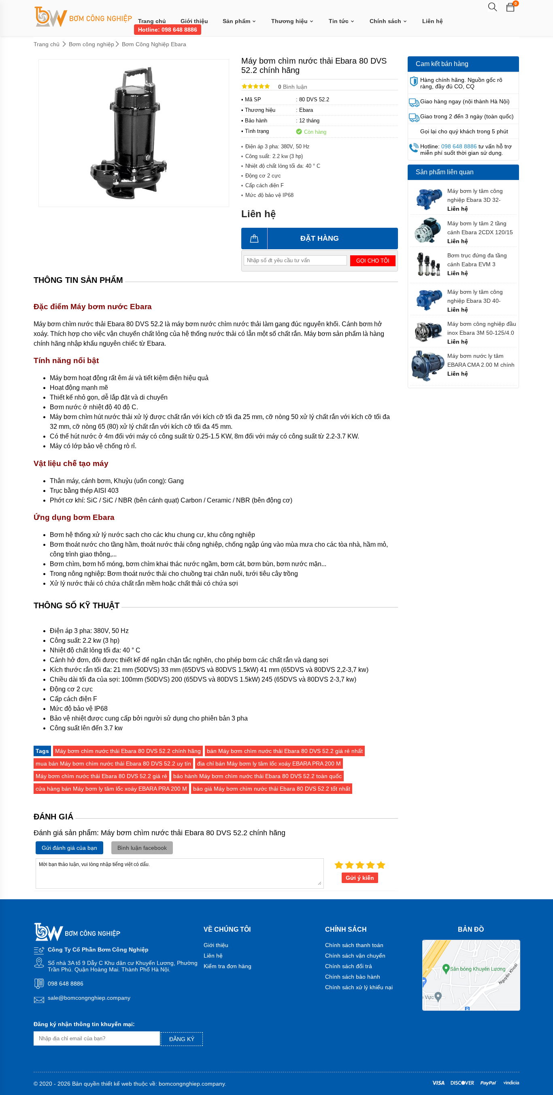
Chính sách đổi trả (348, 966)
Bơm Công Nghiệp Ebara (154, 44)
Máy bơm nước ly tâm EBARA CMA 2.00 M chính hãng (481, 360)
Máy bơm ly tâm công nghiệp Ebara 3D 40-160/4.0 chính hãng (475, 296)
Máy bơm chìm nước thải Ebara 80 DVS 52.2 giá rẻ (101, 776)
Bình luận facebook (142, 848)
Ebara (306, 110)
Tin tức (339, 21)
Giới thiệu (194, 21)
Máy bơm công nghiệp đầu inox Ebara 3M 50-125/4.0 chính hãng (481, 328)
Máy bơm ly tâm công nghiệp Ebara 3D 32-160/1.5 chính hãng (475, 195)
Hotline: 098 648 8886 (167, 29)
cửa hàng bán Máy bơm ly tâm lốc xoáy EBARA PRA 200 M (111, 788)
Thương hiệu (290, 21)
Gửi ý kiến (360, 878)
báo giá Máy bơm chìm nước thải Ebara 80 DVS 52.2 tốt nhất (271, 788)
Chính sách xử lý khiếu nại (359, 987)
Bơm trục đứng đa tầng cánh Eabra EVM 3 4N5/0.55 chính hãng (477, 260)
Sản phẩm (237, 21)
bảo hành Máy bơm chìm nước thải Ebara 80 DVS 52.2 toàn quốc (257, 776)
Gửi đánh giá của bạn (69, 848)
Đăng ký (181, 1039)
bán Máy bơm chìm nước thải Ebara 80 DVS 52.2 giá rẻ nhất (285, 751)
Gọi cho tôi (372, 261)
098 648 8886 (459, 146)
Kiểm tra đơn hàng (227, 966)
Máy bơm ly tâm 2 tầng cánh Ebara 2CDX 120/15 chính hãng (480, 228)
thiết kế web (116, 1083)
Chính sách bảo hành (352, 976)
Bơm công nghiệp (91, 44)
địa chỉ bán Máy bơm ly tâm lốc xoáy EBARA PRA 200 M (269, 763)
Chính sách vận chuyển (355, 955)
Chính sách (386, 21)
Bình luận (292, 86)
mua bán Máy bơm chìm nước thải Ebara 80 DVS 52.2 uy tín (113, 763)
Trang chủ (152, 21)
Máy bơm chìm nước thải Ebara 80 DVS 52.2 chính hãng (128, 751)
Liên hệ (432, 21)
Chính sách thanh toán (354, 945)
